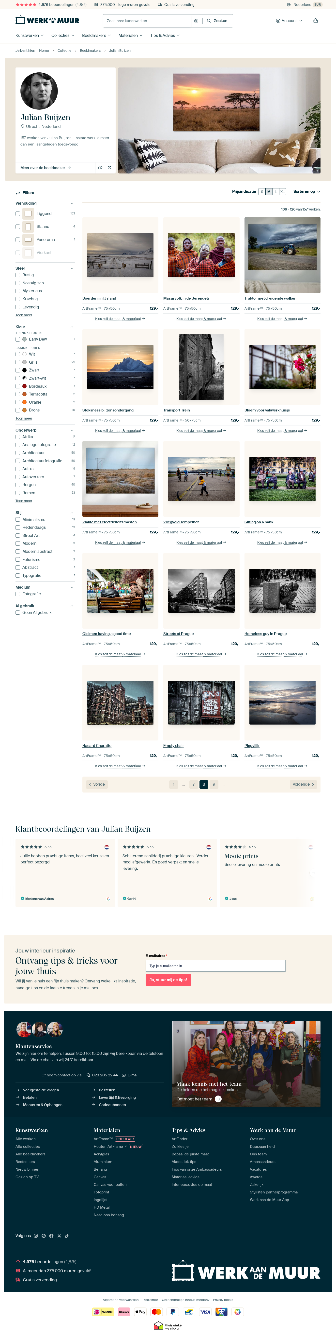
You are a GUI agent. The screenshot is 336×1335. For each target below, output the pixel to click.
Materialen (128, 35)
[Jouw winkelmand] (316, 21)
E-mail (133, 1075)
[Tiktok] (67, 1236)
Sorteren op (304, 192)
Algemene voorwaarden (121, 1300)
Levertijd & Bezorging (117, 1097)
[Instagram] (36, 1236)
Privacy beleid (223, 1300)
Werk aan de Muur (273, 1130)
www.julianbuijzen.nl (101, 168)
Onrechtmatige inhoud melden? (185, 1300)
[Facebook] (51, 1236)
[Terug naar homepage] (47, 19)
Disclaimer (150, 1300)
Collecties (60, 35)
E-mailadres (156, 956)
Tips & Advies (162, 35)
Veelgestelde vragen (41, 1090)
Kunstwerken (27, 35)
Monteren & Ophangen (42, 1104)
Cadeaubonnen (112, 1104)
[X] (59, 1236)
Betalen (30, 1097)
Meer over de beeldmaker (42, 167)
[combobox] (147, 20)
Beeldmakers (94, 35)
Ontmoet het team (194, 1099)
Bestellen (107, 1090)
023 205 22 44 (105, 1075)
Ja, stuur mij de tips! (168, 980)
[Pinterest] (43, 1236)
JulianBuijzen (110, 168)
